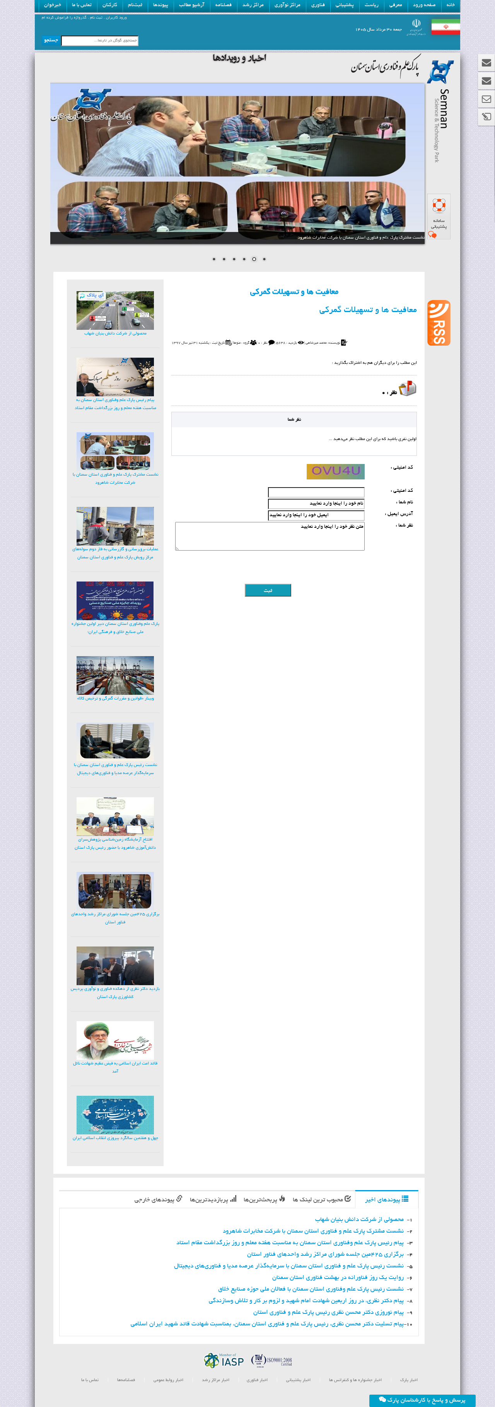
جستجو (51, 40)
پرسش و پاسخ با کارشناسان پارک (426, 1400)
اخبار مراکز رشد (215, 1380)
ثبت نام (95, 18)
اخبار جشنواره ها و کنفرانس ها (355, 1380)
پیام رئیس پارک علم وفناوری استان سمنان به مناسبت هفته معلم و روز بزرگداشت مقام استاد (290, 1243)
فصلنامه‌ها (125, 1380)
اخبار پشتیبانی (298, 1380)
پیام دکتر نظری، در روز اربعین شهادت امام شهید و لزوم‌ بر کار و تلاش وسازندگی (306, 1301)
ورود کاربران (116, 18)
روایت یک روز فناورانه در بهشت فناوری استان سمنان (338, 1278)
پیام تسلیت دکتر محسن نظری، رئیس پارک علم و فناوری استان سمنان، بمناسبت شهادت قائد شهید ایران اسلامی (267, 1324)
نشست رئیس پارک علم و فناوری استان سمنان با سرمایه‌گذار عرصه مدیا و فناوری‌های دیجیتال (289, 1266)
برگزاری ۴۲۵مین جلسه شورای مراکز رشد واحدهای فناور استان (325, 1255)
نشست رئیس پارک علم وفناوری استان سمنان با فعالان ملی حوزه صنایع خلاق (311, 1289)
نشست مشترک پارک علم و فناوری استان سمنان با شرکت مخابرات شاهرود (313, 1231)
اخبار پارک (408, 1380)
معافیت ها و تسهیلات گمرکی (368, 310)
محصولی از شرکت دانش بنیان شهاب (359, 1220)
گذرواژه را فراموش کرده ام (64, 18)
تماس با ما (90, 1380)
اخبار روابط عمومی (168, 1380)
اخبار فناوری (257, 1380)
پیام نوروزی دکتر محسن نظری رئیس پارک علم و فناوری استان (328, 1313)
